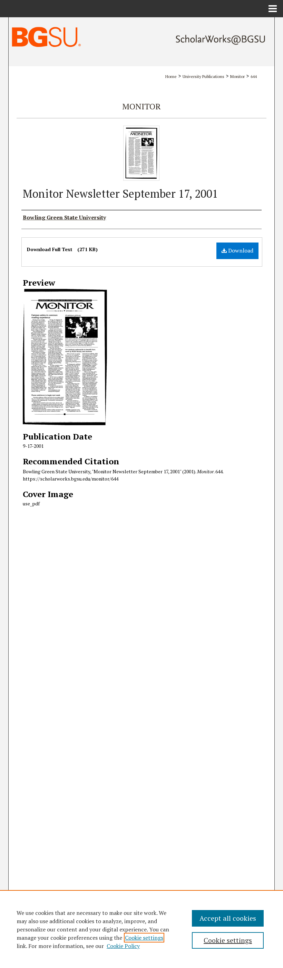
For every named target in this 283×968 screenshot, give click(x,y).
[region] (141, 929)
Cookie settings (144, 937)
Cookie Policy (123, 946)
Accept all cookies (227, 918)
